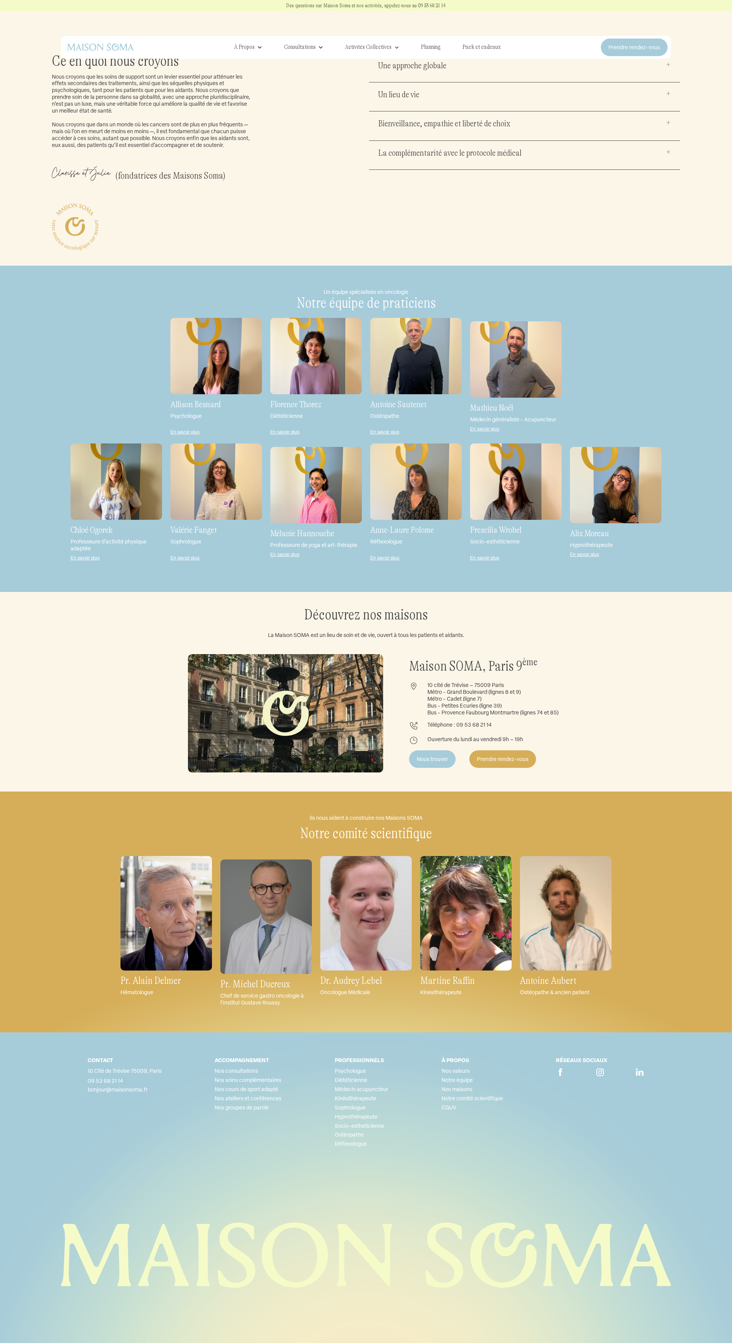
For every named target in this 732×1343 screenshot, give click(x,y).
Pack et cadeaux (481, 47)
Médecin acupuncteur (361, 1089)
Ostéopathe (349, 1134)
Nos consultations (236, 1070)
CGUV (448, 1107)
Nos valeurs (455, 1070)
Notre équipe (457, 1080)
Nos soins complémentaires (248, 1080)
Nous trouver (432, 759)
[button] (248, 47)
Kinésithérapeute (355, 1098)
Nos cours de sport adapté (246, 1089)
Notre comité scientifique (472, 1098)
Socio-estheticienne (359, 1125)
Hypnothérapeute (356, 1116)
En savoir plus (184, 432)
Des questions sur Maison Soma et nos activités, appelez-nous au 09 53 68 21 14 (366, 5)
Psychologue (350, 1070)
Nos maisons (456, 1089)
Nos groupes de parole (242, 1107)
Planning (431, 47)
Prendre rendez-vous (502, 759)
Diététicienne (351, 1080)
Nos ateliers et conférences (248, 1098)
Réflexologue (351, 1143)
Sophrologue (350, 1107)
